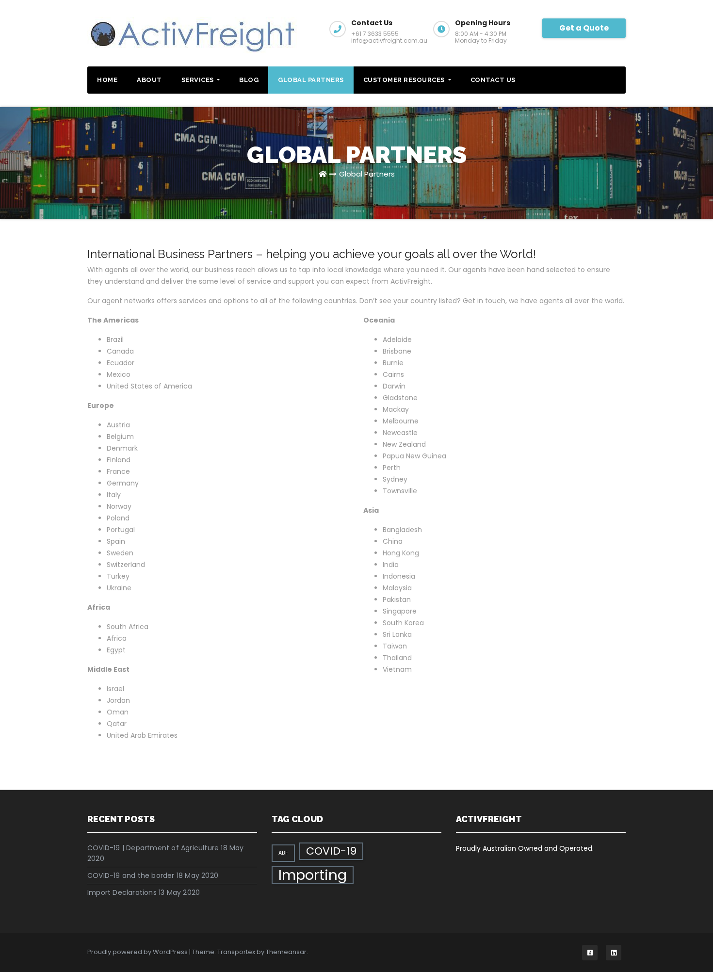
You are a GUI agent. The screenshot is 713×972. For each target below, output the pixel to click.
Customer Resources (405, 79)
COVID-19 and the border (131, 875)
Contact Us (493, 79)
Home (107, 79)
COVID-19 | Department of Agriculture (153, 848)
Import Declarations (122, 892)
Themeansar (286, 951)
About (149, 79)
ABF (283, 853)
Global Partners (311, 79)
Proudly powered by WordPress (138, 951)
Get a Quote (584, 27)
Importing (312, 875)
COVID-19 (331, 851)
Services (198, 79)
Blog (249, 79)
